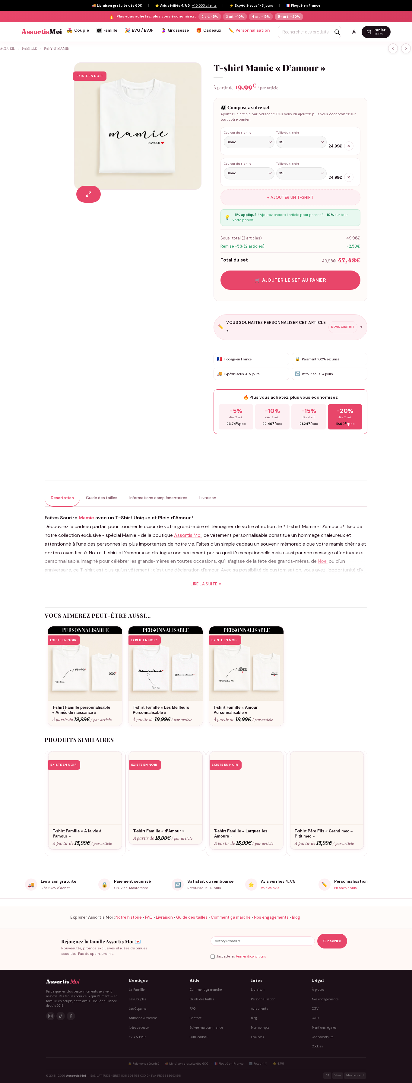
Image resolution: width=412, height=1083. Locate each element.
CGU (315, 1018)
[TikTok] (60, 1016)
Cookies (317, 1046)
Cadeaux (208, 30)
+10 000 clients (204, 5)
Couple (78, 30)
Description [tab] (62, 497)
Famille (106, 30)
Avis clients (259, 1009)
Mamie (86, 518)
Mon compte (260, 1028)
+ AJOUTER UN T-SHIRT (290, 197)
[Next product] (393, 48)
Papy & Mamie (56, 48)
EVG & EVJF (137, 1037)
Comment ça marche (231, 917)
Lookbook (257, 1037)
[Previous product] (406, 48)
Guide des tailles (192, 917)
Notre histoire (129, 917)
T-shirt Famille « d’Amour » (158, 831)
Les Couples (137, 999)
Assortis (41, 32)
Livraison (164, 917)
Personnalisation (249, 30)
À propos (318, 990)
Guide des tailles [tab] (101, 497)
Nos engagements (271, 917)
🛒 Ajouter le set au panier (290, 280)
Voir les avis (270, 888)
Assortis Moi (187, 535)
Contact (195, 1018)
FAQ (149, 917)
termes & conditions (251, 956)
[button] (88, 194)
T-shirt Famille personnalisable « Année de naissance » (81, 710)
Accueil (7, 48)
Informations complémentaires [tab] (158, 497)
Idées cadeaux (139, 1028)
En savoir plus (345, 888)
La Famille (136, 990)
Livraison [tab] (207, 497)
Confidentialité (322, 1037)
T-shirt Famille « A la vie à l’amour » (77, 833)
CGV (315, 1009)
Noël (323, 561)
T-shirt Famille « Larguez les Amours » (240, 833)
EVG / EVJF (139, 30)
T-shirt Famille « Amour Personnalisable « (236, 710)
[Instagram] (50, 1016)
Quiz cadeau (199, 1037)
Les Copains (137, 1009)
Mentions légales (324, 1028)
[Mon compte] (354, 32)
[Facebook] (71, 1016)
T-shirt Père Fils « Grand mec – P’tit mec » (324, 833)
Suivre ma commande (206, 1028)
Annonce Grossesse (143, 1018)
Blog (296, 917)
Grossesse (174, 30)
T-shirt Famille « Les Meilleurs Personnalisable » (161, 710)
